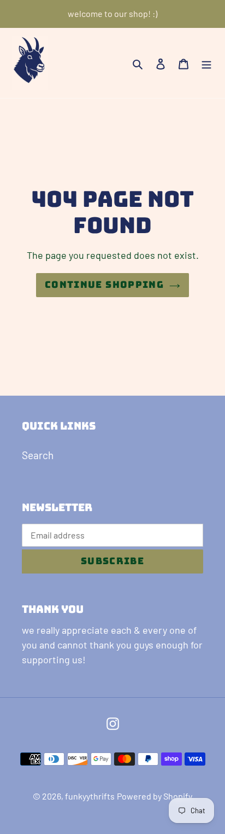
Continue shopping (104, 285)
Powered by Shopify (154, 796)
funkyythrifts (90, 796)
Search (38, 455)
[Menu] (206, 63)
